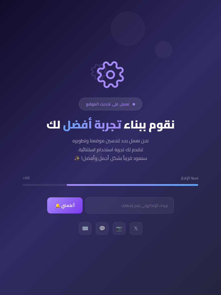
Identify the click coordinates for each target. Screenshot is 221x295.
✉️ (85, 228)
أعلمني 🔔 (65, 205)
